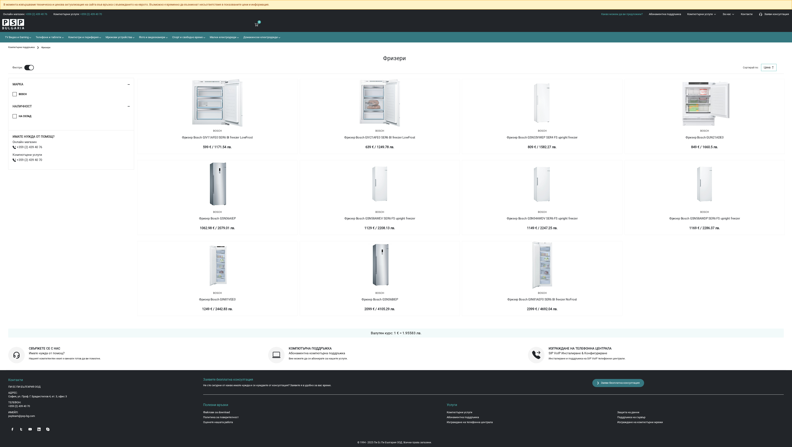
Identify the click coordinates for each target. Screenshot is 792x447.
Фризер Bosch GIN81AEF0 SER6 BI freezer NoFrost (542, 299)
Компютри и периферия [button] (83, 37)
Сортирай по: (751, 67)
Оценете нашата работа (218, 422)
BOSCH (217, 130)
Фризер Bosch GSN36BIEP (380, 299)
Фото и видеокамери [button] (151, 37)
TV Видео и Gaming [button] (16, 37)
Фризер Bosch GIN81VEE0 (217, 299)
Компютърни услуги (700, 14)
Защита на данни (628, 412)
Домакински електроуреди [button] (260, 37)
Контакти (747, 14)
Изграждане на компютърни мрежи (640, 422)
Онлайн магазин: (25, 14)
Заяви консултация (776, 14)
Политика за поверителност (221, 417)
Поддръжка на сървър (631, 417)
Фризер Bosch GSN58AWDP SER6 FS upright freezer (704, 218)
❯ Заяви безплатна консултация (618, 382)
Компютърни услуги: (77, 14)
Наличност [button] (22, 106)
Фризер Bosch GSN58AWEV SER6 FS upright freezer (379, 218)
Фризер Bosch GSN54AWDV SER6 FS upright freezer (542, 218)
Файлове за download (216, 412)
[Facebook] (12, 429)
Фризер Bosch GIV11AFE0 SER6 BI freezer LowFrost (217, 137)
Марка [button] (18, 84)
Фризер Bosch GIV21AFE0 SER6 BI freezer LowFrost (379, 137)
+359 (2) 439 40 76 (29, 147)
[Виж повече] (217, 103)
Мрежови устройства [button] (118, 37)
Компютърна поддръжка (21, 47)
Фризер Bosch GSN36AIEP (217, 218)
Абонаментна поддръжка (665, 14)
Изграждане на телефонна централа (470, 422)
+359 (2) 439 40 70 (29, 160)
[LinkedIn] (39, 429)
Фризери (45, 47)
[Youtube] (30, 429)
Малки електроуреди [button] (222, 37)
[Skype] (48, 429)
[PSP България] (66, 24)
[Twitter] (21, 429)
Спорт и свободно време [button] (187, 37)
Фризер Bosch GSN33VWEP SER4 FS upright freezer (542, 137)
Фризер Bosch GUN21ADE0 (705, 137)
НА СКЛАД (25, 116)
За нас (727, 14)
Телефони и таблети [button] (48, 37)
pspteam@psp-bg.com (21, 416)
